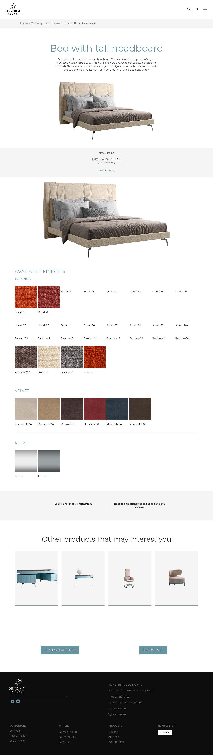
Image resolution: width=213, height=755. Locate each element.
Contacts (14, 730)
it (197, 9)
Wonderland (116, 741)
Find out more (106, 170)
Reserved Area (68, 736)
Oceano (113, 731)
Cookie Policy (17, 740)
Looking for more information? (73, 504)
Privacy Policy (18, 735)
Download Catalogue (59, 649)
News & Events (68, 731)
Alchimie (113, 736)
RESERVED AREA (153, 649)
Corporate (17, 725)
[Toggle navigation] (204, 9)
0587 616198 (118, 714)
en (188, 9)
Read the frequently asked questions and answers (139, 506)
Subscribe (165, 732)
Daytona (64, 741)
